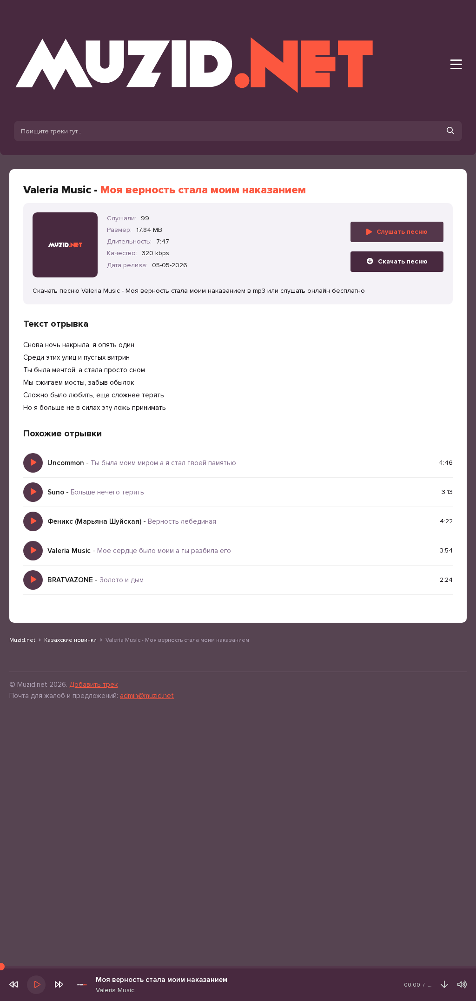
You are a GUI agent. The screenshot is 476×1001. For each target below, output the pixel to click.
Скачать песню (403, 261)
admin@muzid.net (147, 695)
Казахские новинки (70, 640)
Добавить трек (93, 684)
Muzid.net (22, 640)
